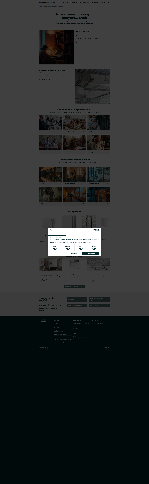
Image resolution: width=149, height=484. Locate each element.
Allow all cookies (91, 253)
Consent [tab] (57, 233)
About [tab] (92, 233)
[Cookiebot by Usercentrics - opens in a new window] (94, 230)
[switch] (68, 249)
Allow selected (74, 253)
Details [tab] (74, 233)
